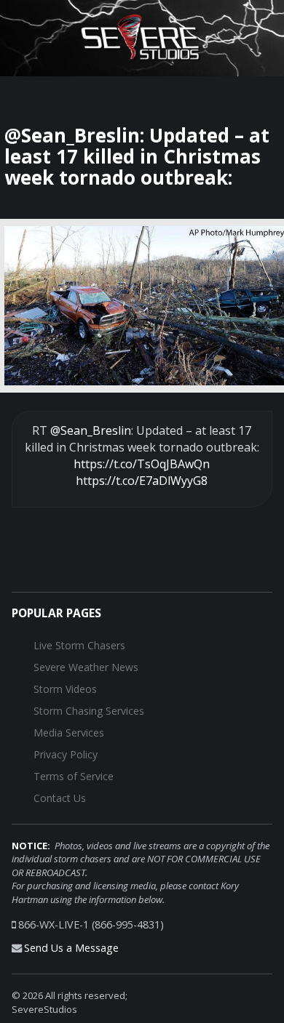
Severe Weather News (85, 667)
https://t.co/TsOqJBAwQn (142, 464)
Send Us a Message (71, 948)
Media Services (68, 732)
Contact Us (59, 798)
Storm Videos (65, 689)
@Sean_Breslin (90, 430)
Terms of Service (73, 776)
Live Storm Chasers (79, 645)
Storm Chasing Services (88, 711)
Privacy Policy (65, 754)
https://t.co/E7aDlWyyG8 (142, 481)
